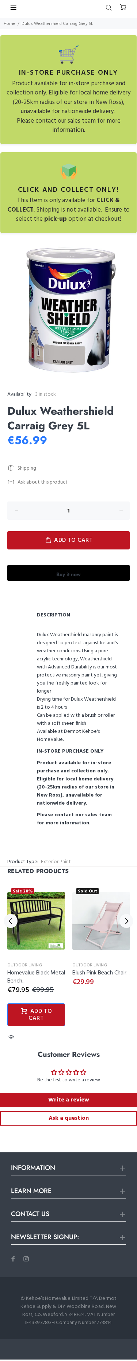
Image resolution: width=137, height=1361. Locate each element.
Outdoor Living (24, 965)
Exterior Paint (56, 862)
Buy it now (68, 574)
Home (9, 23)
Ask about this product (43, 482)
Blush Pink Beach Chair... (101, 973)
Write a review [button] (68, 1100)
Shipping (27, 468)
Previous (11, 921)
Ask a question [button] (69, 1118)
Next (126, 921)
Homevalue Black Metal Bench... (36, 977)
